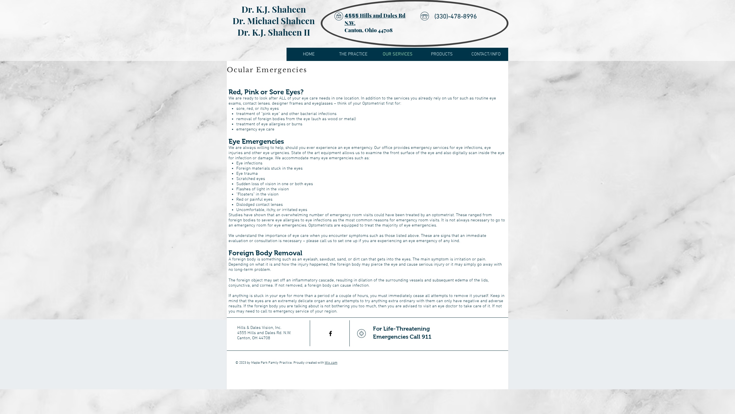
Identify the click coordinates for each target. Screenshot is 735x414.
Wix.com (331, 363)
